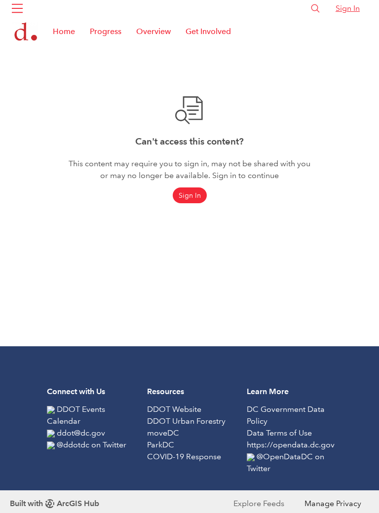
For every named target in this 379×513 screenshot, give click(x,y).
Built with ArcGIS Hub (54, 503)
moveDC (163, 433)
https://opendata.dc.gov (291, 444)
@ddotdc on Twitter (91, 444)
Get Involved (208, 31)
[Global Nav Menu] (17, 8)
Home (64, 31)
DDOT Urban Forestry (186, 421)
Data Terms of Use (279, 433)
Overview (153, 31)
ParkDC (160, 444)
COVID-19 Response (184, 456)
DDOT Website (174, 409)
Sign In (348, 8)
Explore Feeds (258, 503)
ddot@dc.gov (81, 433)
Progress (105, 31)
